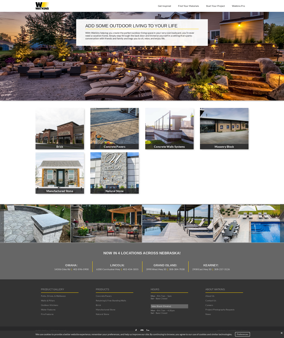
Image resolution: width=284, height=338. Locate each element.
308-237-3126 (222, 269)
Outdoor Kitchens (49, 305)
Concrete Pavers (104, 296)
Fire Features (47, 314)
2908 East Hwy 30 (201, 269)
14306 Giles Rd (62, 269)
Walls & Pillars (48, 300)
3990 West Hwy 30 (156, 269)
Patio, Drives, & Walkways (53, 296)
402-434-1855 (130, 269)
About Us (209, 296)
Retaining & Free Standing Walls (111, 300)
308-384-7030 (177, 269)
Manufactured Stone (105, 309)
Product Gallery (52, 289)
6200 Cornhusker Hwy (108, 269)
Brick (98, 305)
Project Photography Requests (219, 309)
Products (102, 289)
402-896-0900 (81, 269)
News (208, 314)
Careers (209, 305)
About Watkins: (215, 289)
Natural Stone (102, 314)
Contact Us (210, 300)
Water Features (48, 309)
